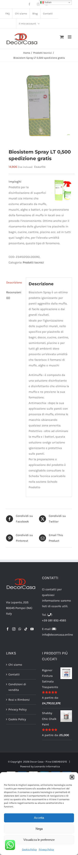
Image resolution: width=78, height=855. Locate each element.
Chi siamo (15, 664)
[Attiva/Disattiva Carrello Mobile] (62, 37)
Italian (47, 2)
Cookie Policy (29, 849)
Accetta (39, 817)
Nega (39, 828)
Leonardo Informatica (47, 766)
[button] (72, 777)
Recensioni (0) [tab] (13, 295)
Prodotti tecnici (33, 262)
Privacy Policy (46, 849)
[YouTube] (32, 629)
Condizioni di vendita (17, 687)
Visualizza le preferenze (39, 839)
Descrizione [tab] (14, 282)
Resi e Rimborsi (19, 699)
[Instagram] (13, 629)
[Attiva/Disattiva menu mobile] (70, 37)
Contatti (14, 674)
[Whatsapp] (19, 629)
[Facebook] (7, 629)
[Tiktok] (25, 629)
